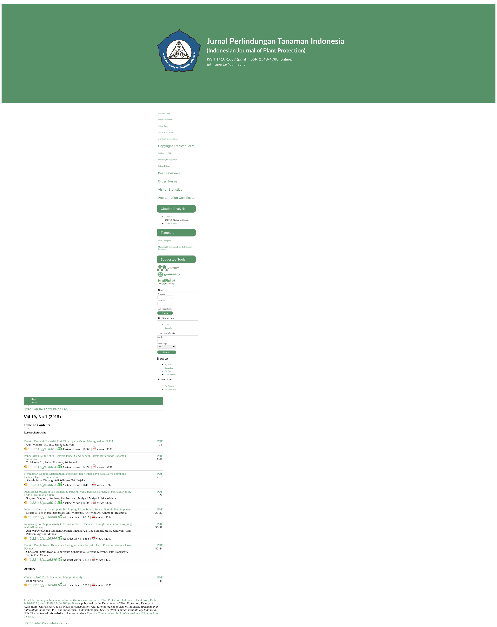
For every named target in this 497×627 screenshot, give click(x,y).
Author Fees (163, 126)
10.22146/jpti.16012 (42, 449)
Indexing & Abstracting (41, 429)
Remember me (167, 309)
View (167, 325)
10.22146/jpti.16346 (42, 585)
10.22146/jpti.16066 (42, 517)
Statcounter (32, 623)
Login (33, 406)
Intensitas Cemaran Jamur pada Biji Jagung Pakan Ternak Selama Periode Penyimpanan (77, 509)
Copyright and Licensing (167, 139)
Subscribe (168, 328)
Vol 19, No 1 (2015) (60, 408)
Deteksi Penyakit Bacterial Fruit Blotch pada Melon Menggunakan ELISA (69, 441)
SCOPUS (168, 217)
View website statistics (55, 623)
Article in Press (38, 435)
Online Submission (165, 132)
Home (33, 399)
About (34, 402)
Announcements (38, 422)
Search (34, 412)
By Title (168, 371)
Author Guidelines (165, 120)
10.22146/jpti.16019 (42, 503)
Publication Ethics (165, 153)
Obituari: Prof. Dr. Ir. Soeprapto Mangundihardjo (53, 577)
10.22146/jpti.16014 (42, 467)
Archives (39, 408)
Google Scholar (171, 223)
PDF (159, 441)
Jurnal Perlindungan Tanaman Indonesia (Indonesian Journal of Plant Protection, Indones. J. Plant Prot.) (87, 600)
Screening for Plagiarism (167, 160)
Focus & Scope (164, 113)
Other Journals (170, 374)
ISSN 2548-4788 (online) (62, 603)
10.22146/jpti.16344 (42, 538)
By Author (169, 368)
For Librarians (170, 389)
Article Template (164, 241)
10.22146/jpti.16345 (42, 560)
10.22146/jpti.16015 (42, 485)
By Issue (168, 365)
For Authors (169, 386)
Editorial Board (164, 166)
